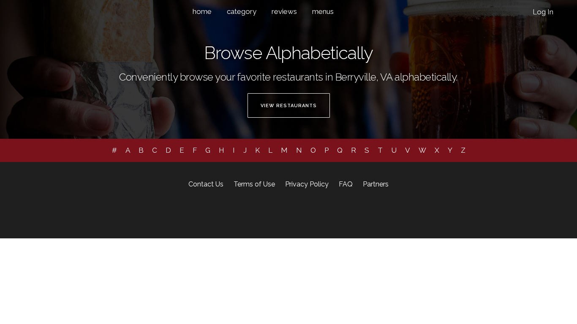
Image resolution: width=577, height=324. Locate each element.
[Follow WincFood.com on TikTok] (307, 213)
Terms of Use (254, 184)
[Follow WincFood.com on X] (285, 213)
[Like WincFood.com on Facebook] (259, 213)
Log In (543, 12)
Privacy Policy (307, 184)
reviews (284, 11)
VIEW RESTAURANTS (289, 105)
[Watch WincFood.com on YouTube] (318, 213)
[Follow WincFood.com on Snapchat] (295, 213)
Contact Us (205, 184)
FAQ (346, 184)
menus (323, 11)
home (202, 11)
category (241, 11)
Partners (376, 184)
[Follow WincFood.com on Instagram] (273, 213)
